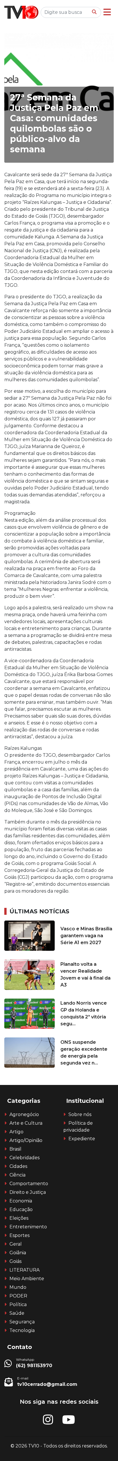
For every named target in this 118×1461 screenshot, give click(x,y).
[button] (107, 12)
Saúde (16, 1313)
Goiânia (17, 1252)
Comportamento (28, 1183)
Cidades (18, 1166)
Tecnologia (22, 1330)
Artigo (16, 1131)
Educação (21, 1209)
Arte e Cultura (25, 1123)
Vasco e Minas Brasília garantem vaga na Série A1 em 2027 (86, 935)
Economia (20, 1201)
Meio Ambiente (26, 1278)
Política (18, 1304)
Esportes (19, 1235)
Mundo (17, 1287)
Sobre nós (79, 1114)
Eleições (18, 1218)
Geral (15, 1244)
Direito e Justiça (27, 1192)
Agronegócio (24, 1114)
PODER (18, 1296)
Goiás (15, 1261)
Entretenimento (28, 1226)
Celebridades (24, 1157)
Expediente (81, 1138)
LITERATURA (24, 1270)
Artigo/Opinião (25, 1140)
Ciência (17, 1175)
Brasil (15, 1149)
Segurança (22, 1322)
